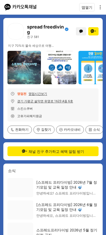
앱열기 (87, 7)
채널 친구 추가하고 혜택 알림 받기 (56, 151)
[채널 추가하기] (93, 31)
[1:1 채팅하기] (81, 31)
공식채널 (67, 29)
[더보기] (99, 7)
